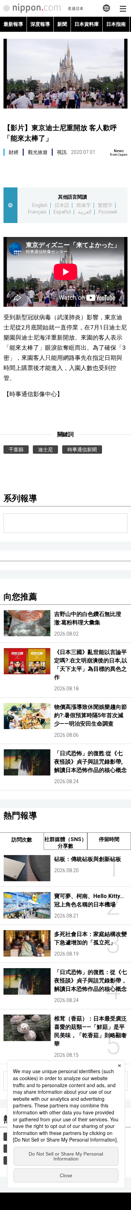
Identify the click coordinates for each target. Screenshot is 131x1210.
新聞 (62, 24)
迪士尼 (45, 449)
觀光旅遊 (38, 152)
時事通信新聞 (82, 449)
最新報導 (13, 24)
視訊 (62, 152)
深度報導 (40, 24)
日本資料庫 (86, 24)
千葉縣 (16, 449)
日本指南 (116, 24)
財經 (14, 152)
